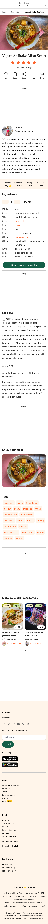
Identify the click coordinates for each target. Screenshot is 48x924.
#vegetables (27, 532)
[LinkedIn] (28, 724)
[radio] (13, 62)
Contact (5, 833)
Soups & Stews (16, 12)
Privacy (5, 826)
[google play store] (24, 765)
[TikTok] (13, 724)
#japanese (9, 502)
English (15, 846)
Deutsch (5, 846)
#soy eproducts (11, 532)
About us (6, 788)
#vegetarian (31, 502)
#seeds (20, 520)
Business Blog (8, 867)
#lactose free (27, 514)
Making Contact (9, 871)
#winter (19, 538)
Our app (6, 798)
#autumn (8, 538)
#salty (17, 508)
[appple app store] (24, 759)
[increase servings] (17, 202)
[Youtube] (18, 724)
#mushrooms (10, 526)
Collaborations (8, 795)
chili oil (18, 225)
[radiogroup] (24, 63)
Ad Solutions (7, 864)
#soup (20, 502)
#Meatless (9, 520)
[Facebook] (4, 724)
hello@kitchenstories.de (24, 899)
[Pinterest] (23, 724)
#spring (40, 532)
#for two (23, 526)
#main (38, 508)
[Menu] (3, 4)
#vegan (7, 508)
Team (4, 791)
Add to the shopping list (25, 265)
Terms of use (8, 823)
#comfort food (10, 514)
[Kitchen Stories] (24, 4)
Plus (6, 801)
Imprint (5, 820)
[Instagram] (9, 724)
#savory (40, 520)
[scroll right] (45, 616)
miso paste (20, 221)
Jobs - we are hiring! (11, 785)
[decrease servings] (5, 202)
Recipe (4, 12)
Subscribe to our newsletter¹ (15, 730)
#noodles (27, 508)
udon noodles (21, 237)
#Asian (30, 520)
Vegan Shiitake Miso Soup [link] (34, 12)
